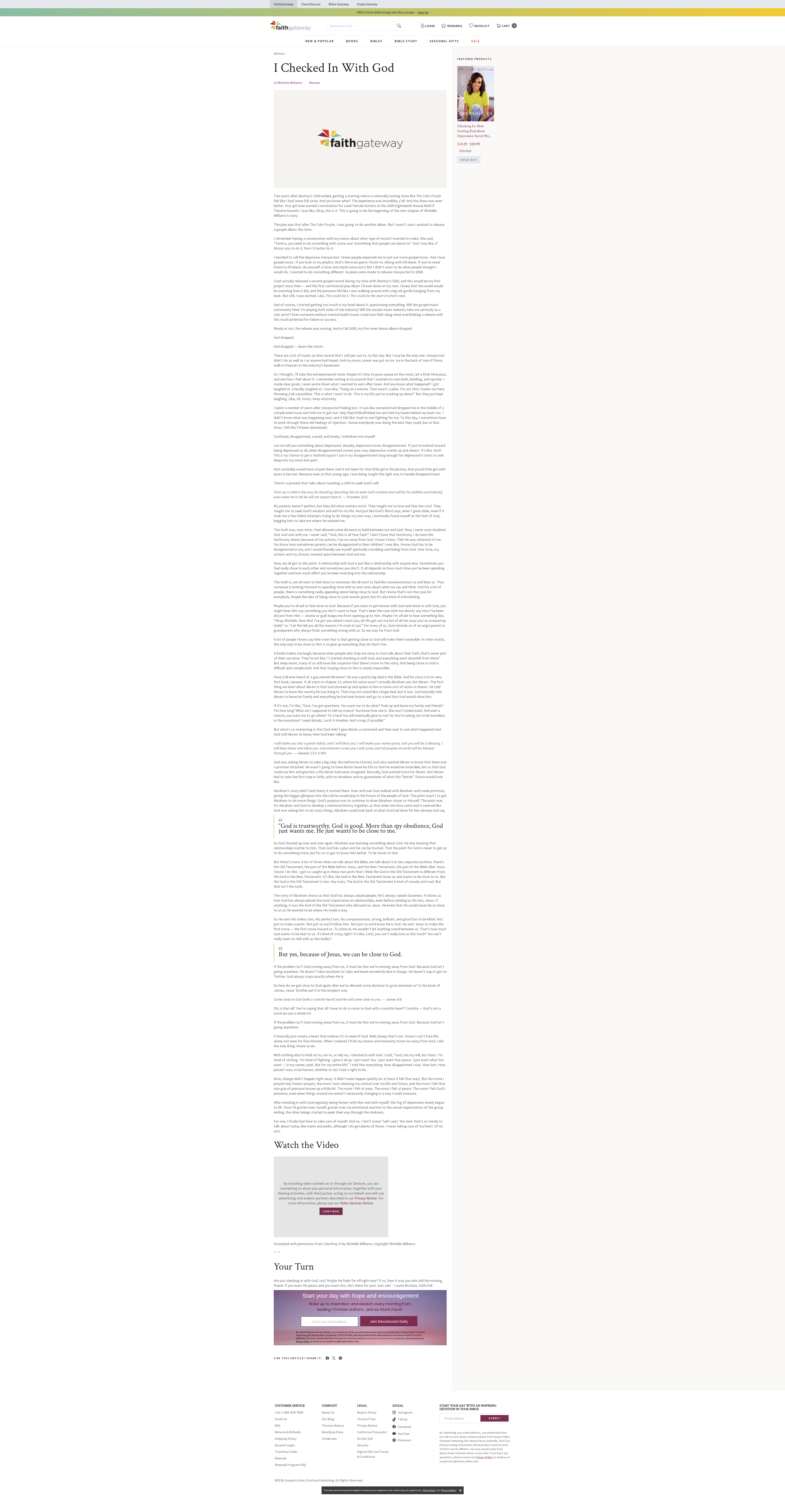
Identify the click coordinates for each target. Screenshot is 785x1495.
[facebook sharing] (327, 1358)
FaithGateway (283, 4)
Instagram (405, 1412)
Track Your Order (286, 1452)
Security (362, 1445)
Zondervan (329, 1439)
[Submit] (399, 26)
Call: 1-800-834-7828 (289, 1412)
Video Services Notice (356, 1203)
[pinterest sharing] (340, 1358)
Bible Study (406, 41)
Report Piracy (366, 1412)
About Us (328, 1412)
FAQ (277, 1425)
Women (314, 83)
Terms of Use (366, 1419)
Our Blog (328, 1419)
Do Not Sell (365, 1439)
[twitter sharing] (333, 1358)
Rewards (281, 1458)
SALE (475, 41)
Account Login (285, 1445)
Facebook (404, 1427)
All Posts (279, 53)
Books (352, 41)
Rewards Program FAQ (290, 1465)
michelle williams (290, 83)
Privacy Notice (366, 1198)
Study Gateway (367, 4)
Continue (331, 1211)
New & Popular (319, 41)
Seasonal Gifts (444, 41)
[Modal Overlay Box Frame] (360, 1317)
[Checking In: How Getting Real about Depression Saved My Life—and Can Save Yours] (475, 93)
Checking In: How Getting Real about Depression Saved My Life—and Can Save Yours (473, 136)
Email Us (281, 1419)
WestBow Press (332, 1432)
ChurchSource (311, 4)
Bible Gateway (339, 4)
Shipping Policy (285, 1439)
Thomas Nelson (333, 1425)
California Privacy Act (372, 1432)
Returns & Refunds (288, 1432)
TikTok (402, 1419)
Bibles (376, 41)
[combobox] (366, 25)
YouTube (403, 1434)
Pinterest (404, 1440)
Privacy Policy (484, 1457)
